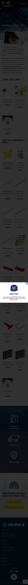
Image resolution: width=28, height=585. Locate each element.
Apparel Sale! (14, 293)
